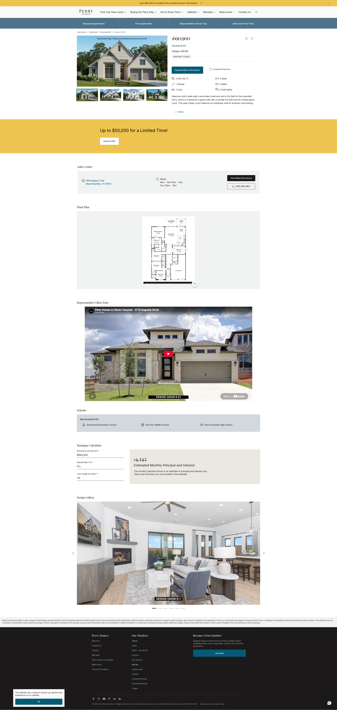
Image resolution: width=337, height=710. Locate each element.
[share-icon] (246, 38)
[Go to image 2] (133, 95)
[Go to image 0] (87, 95)
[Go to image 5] (177, 608)
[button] (329, 703)
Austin (134, 645)
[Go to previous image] (81, 61)
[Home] (86, 12)
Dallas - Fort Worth (140, 650)
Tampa (135, 688)
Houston (135, 655)
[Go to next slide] (263, 553)
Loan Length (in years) (87, 474)
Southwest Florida (139, 683)
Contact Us (96, 645)
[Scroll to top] (329, 693)
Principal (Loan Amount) (88, 451)
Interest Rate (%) (85, 462)
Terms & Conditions (100, 669)
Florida (135, 664)
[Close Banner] (328, 3)
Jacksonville (137, 669)
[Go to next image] (162, 61)
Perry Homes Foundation (102, 660)
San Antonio (137, 660)
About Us (96, 641)
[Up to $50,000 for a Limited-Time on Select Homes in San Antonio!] (201, 3)
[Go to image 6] (183, 608)
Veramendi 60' (179, 45)
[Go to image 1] (110, 95)
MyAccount (96, 664)
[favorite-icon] (252, 38)
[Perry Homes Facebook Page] (93, 698)
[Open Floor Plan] (168, 250)
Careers (95, 650)
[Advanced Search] (256, 12)
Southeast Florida (139, 679)
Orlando (135, 674)
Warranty (96, 655)
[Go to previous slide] (73, 553)
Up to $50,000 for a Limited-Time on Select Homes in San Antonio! (168, 3)
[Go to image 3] (156, 95)
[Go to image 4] (171, 608)
